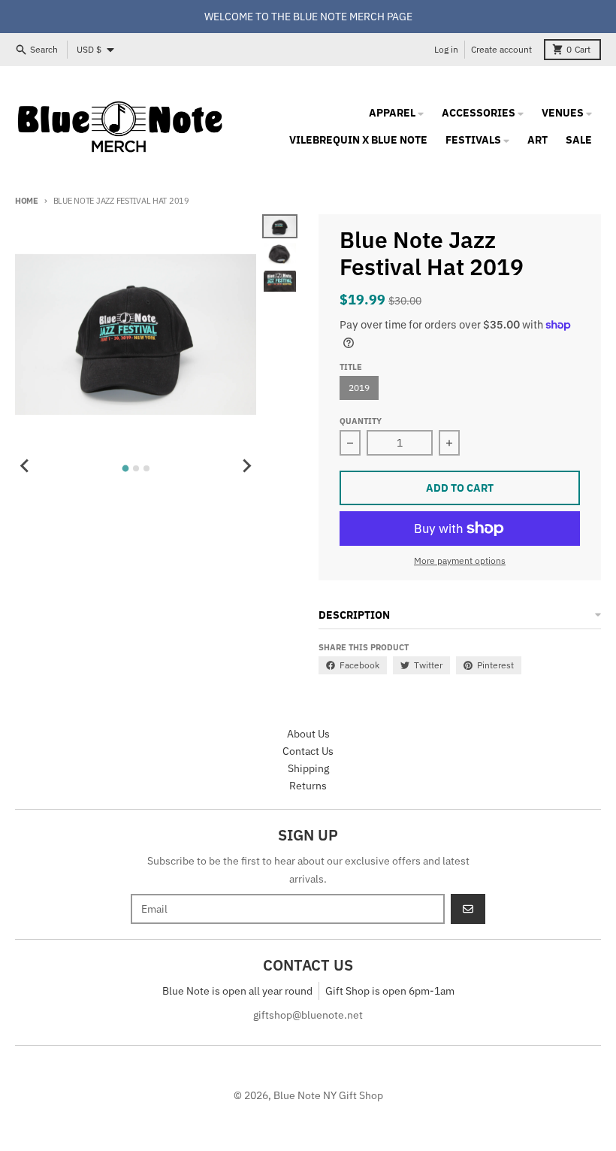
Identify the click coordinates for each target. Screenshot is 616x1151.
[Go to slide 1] (125, 468)
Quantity (361, 421)
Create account (501, 49)
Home (26, 200)
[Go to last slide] (25, 466)
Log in (446, 49)
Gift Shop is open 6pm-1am (389, 991)
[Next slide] (245, 466)
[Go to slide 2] (136, 468)
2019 (359, 387)
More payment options (460, 560)
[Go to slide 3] (146, 468)
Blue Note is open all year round (237, 991)
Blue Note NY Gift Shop (328, 1095)
